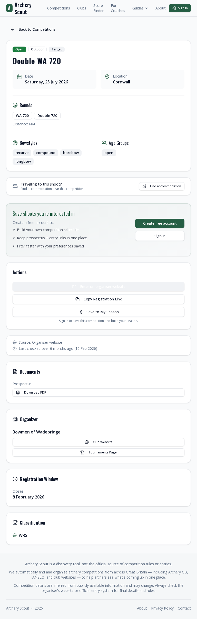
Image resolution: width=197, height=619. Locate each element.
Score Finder (98, 8)
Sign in (159, 235)
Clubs (81, 8)
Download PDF (35, 392)
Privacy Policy (162, 608)
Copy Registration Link (103, 299)
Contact (184, 608)
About (160, 8)
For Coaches (118, 8)
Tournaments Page (102, 452)
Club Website (102, 442)
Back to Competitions (36, 29)
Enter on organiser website (106, 287)
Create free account (160, 223)
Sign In (183, 8)
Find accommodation (165, 186)
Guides (138, 8)
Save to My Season (102, 311)
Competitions (58, 8)
